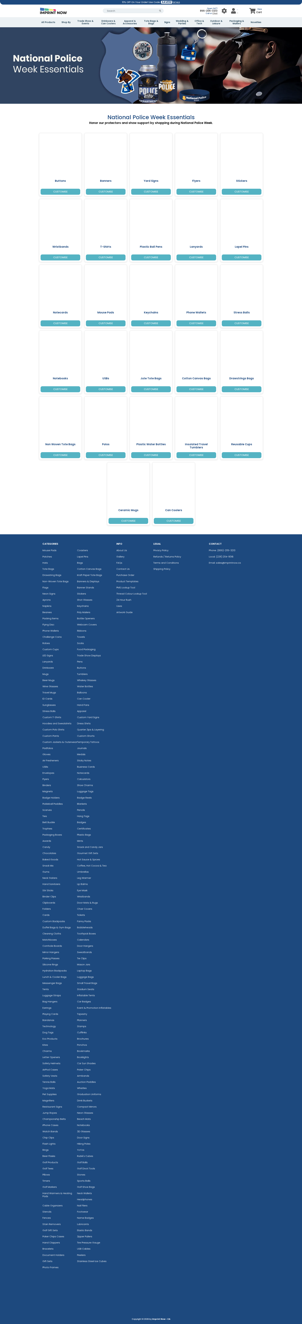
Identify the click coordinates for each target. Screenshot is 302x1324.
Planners (82, 1020)
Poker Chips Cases (53, 1236)
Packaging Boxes (52, 834)
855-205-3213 (209, 10)
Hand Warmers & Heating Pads (57, 1195)
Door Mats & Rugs (87, 902)
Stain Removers (51, 1224)
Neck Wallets (84, 1193)
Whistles (82, 1088)
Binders (46, 785)
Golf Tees (47, 1168)
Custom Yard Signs (88, 717)
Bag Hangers (49, 1001)
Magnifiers (48, 1100)
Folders (46, 908)
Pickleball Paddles (52, 803)
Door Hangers (85, 946)
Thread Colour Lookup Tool (131, 593)
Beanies (47, 612)
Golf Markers (49, 1187)
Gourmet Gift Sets (87, 853)
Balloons (82, 692)
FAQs (119, 562)
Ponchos (82, 1045)
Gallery (120, 556)
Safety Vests (49, 1075)
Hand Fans (83, 705)
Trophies (47, 828)
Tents (45, 989)
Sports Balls (83, 1180)
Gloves (46, 754)
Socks (80, 643)
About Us (121, 550)
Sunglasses (49, 705)
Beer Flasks (48, 1156)
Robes (46, 643)
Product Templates (127, 581)
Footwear (82, 1211)
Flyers (45, 779)
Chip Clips (48, 1137)
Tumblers (82, 674)
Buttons (81, 667)
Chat (215, 13)
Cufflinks (82, 1032)
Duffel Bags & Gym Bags (56, 927)
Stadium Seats (85, 989)
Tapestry (82, 1014)
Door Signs (83, 1137)
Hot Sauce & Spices (88, 859)
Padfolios (47, 748)
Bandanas (48, 1020)
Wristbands (83, 896)
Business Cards (86, 766)
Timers (46, 1180)
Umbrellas (83, 871)
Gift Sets (47, 1261)
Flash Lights (49, 1143)
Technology (49, 1026)
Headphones (84, 1199)
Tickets (81, 915)
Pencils (81, 810)
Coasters (82, 550)
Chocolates (49, 853)
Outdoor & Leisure (216, 22)
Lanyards (47, 661)
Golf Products (50, 1162)
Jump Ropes (49, 1112)
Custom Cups (50, 649)
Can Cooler (83, 698)
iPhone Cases (50, 1125)
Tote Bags (48, 569)
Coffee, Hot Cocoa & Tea (91, 865)
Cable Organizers (52, 1205)
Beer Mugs (48, 680)
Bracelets (47, 1248)
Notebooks (83, 1125)
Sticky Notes (84, 760)
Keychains (83, 606)
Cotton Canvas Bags (89, 569)
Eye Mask (82, 890)
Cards (46, 915)
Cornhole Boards (52, 946)
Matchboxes (49, 939)
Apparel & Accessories (130, 22)
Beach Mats (84, 1119)
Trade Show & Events (85, 22)
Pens (80, 661)
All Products (48, 22)
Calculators (83, 779)
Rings (45, 1150)
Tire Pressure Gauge (88, 1242)
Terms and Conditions (166, 562)
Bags (80, 562)
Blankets (82, 803)
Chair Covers (84, 908)
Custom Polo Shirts (53, 729)
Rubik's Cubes (85, 1156)
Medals (81, 754)
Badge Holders (51, 797)
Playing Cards (50, 1014)
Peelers (81, 1255)
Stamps (81, 1026)
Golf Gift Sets (50, 1230)
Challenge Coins (52, 637)
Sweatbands (84, 952)
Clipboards (48, 902)
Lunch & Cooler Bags (54, 977)
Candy (46, 847)
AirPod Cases (50, 1069)
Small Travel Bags (87, 983)
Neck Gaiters (49, 878)
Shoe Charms (85, 785)
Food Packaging (86, 649)
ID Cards (47, 698)
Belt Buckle (48, 822)
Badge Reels (84, 797)
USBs (45, 766)
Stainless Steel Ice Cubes (91, 1261)
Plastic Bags (84, 834)
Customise (60, 191)
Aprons (46, 599)
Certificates (84, 828)
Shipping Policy (161, 569)
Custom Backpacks (53, 921)
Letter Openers (51, 1057)
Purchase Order (125, 575)
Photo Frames (50, 1267)
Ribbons (81, 630)
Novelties (256, 22)
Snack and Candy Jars (90, 847)
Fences (46, 1217)
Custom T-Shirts (51, 717)
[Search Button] (160, 11)
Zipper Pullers (84, 1236)
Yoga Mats (48, 1088)
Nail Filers (82, 1205)
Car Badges (84, 1001)
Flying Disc (48, 624)
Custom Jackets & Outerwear (59, 742)
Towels (81, 637)
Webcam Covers (87, 624)
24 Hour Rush (123, 599)
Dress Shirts (84, 723)
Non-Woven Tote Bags (55, 581)
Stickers (81, 593)
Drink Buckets (84, 1100)
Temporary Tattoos (88, 742)
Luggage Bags (85, 977)
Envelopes (48, 773)
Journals (82, 748)
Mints (80, 841)
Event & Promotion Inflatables (94, 1007)
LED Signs (47, 655)
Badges (81, 822)
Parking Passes (50, 958)
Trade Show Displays (89, 655)
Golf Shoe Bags (86, 1187)
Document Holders (53, 1255)
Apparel (81, 711)
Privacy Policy (160, 550)
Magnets (47, 791)
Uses (119, 606)
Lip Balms (82, 884)
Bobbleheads (85, 927)
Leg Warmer (84, 878)
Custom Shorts (86, 736)
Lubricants (83, 1224)
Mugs (45, 674)
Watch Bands (50, 1131)
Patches (47, 556)
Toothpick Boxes (86, 933)
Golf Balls (82, 1162)
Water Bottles (85, 686)
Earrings (46, 1007)
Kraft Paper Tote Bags (89, 575)
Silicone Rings (50, 964)
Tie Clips (82, 958)
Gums (45, 871)
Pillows (46, 1174)
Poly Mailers (83, 612)
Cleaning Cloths (51, 933)
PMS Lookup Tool (125, 587)
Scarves (47, 810)
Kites (45, 1045)
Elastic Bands (84, 1230)
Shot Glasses (84, 599)
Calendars (83, 939)
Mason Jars (83, 964)
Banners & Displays (88, 581)
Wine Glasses (50, 686)
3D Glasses (83, 1131)
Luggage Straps (51, 995)
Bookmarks (83, 1051)
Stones (81, 1174)
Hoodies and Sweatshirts (56, 723)
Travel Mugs (49, 692)
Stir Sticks (47, 890)
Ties (44, 816)
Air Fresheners (50, 760)
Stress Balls (49, 711)
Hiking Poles (83, 1143)
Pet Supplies (49, 1094)
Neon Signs (48, 593)
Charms (47, 1051)
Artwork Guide (124, 612)
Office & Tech (199, 22)
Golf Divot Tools (86, 1168)
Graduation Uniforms (89, 1094)
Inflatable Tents (86, 995)
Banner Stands (85, 587)
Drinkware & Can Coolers (108, 22)
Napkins (46, 606)
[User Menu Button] (224, 11)
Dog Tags (47, 1032)
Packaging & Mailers (236, 22)
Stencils (46, 1211)
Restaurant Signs (52, 1106)
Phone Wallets (50, 630)
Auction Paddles (86, 1082)
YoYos (80, 1150)
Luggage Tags (85, 791)
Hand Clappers (51, 1242)
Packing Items (50, 618)
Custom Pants (50, 736)
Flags (45, 587)
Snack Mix (47, 865)
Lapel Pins (82, 556)
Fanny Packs (84, 921)
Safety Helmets (51, 1063)
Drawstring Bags (51, 575)
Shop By (66, 22)
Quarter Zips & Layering (90, 729)
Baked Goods (50, 859)
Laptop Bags (84, 970)
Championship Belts (54, 1119)
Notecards (83, 773)
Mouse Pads (49, 550)
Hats (45, 562)
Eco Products (49, 1038)
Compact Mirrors (87, 1106)
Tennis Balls (49, 1082)
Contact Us (123, 569)
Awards (46, 841)
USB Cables (83, 1248)
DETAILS (176, 2)
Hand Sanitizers (51, 884)
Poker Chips (84, 1069)
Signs (167, 22)
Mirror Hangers (50, 952)
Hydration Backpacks (54, 970)
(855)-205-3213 (226, 550)
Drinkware (48, 667)
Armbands (83, 1075)
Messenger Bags (52, 983)
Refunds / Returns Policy (167, 556)
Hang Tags (83, 816)
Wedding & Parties (182, 22)
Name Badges (85, 1217)
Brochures (83, 1038)
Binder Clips (49, 896)
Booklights (83, 1057)
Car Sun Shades (86, 1063)
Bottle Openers (86, 618)
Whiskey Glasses (86, 680)
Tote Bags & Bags (151, 22)
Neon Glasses (85, 1112)
